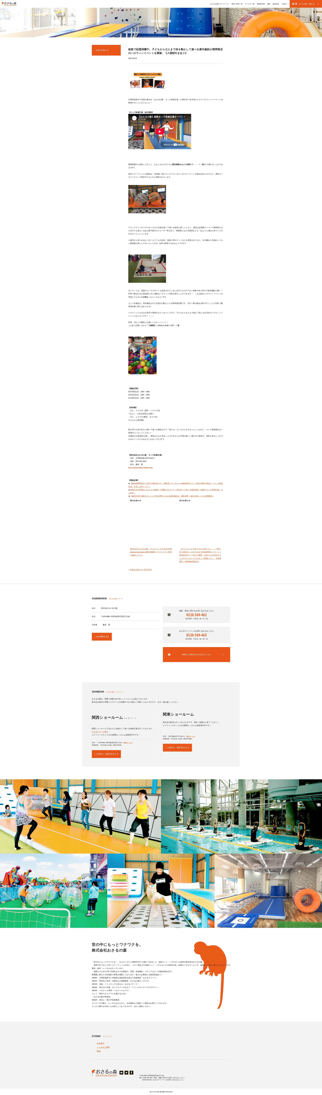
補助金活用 (261, 4)
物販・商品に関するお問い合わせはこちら (196, 615)
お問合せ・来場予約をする (107, 754)
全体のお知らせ (102, 50)
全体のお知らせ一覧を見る (141, 569)
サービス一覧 (249, 4)
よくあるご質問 (103, 1047)
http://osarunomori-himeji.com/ (140, 467)
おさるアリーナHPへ (100, 732)
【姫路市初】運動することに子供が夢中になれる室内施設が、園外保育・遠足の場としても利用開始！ (172, 496)
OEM (268, 4)
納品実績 (276, 4)
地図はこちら (128, 742)
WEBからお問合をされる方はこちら (196, 654)
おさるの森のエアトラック (219, 4)
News (99, 1051)
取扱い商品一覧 (237, 4)
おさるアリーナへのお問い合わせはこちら (196, 635)
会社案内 (100, 1043)
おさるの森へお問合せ (306, 4)
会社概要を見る (102, 636)
